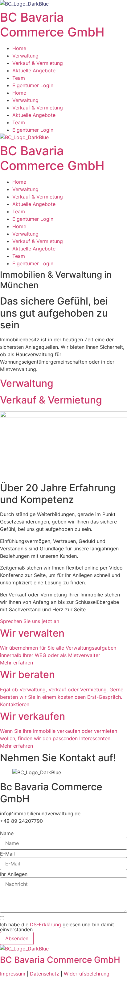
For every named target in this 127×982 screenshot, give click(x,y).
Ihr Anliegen (13, 874)
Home (19, 48)
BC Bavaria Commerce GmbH (52, 25)
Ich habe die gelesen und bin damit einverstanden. (57, 927)
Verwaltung (25, 56)
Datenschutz (44, 974)
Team (18, 78)
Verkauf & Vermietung (37, 63)
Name (7, 833)
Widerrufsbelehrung (86, 974)
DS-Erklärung (46, 924)
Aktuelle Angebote (33, 70)
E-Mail (7, 853)
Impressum (13, 974)
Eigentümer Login (32, 85)
